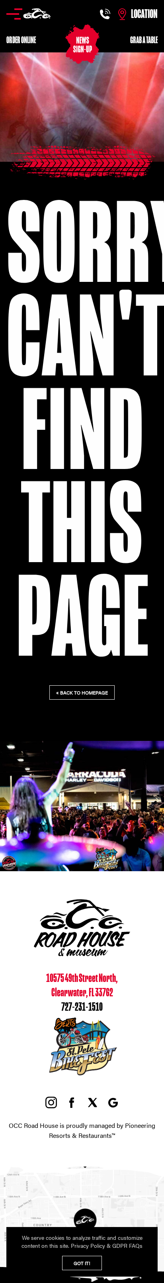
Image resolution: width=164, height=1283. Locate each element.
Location (144, 14)
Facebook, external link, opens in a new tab (71, 1102)
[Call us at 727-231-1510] (106, 14)
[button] (28, 14)
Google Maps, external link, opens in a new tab (113, 1102)
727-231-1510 (82, 1007)
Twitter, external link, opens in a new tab (92, 1102)
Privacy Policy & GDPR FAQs (107, 1245)
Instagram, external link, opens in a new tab (51, 1102)
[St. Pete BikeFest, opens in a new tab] (82, 1075)
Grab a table (144, 40)
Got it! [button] (82, 1263)
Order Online (21, 40)
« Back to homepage (82, 692)
